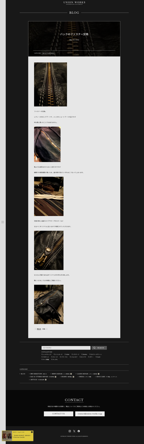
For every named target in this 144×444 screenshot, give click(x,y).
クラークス (64, 357)
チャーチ (55, 357)
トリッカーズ (58, 354)
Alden (67, 354)
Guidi (98, 357)
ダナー (91, 357)
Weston (85, 354)
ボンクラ (83, 357)
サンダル (55, 359)
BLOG (74, 12)
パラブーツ (76, 354)
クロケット (46, 357)
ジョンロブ (74, 357)
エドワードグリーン (96, 354)
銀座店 (39, 329)
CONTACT (74, 400)
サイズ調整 (46, 359)
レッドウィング (47, 354)
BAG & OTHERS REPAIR (48, 53)
